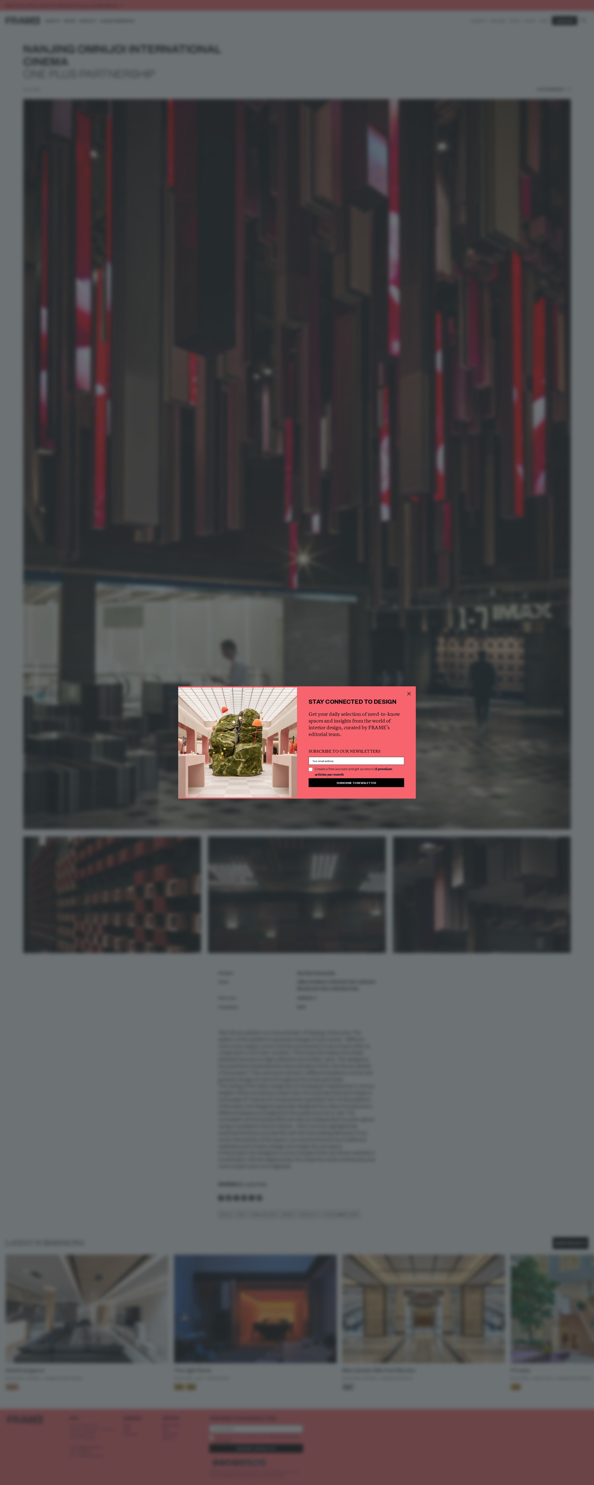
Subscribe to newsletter (356, 782)
